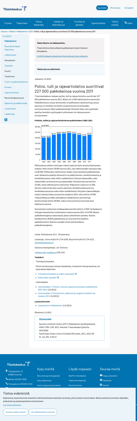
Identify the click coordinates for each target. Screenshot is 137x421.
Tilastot (12, 31)
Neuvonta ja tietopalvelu (48, 375)
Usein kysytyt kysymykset (49, 385)
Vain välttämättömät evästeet (43, 412)
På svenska (115, 7)
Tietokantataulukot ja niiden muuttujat (56, 274)
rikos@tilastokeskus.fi (44, 242)
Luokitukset (10, 108)
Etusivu (8, 23)
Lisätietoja (10, 114)
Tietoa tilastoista (39, 23)
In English (129, 7)
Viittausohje (45, 319)
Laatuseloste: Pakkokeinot (50, 305)
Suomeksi (102, 7)
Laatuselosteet (12, 92)
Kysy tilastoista (44, 380)
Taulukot (9, 65)
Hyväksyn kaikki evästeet (15, 412)
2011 (31, 31)
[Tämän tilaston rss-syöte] (16, 120)
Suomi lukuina (75, 385)
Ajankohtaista (98, 23)
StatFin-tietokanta (77, 375)
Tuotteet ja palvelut (79, 23)
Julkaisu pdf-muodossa (45, 252)
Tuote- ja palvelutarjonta (16, 81)
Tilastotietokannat (77, 380)
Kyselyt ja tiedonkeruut (58, 23)
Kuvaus (8, 87)
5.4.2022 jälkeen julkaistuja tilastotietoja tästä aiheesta (62, 56)
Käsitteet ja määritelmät (16, 103)
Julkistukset (10, 55)
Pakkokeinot (22, 31)
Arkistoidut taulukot (47, 277)
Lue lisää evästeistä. (12, 405)
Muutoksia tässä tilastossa (12, 48)
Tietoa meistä (114, 23)
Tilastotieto (22, 23)
